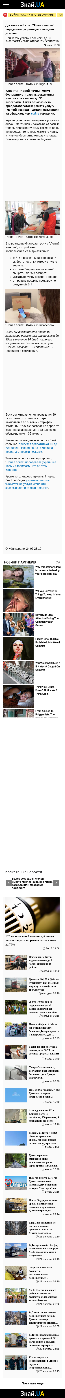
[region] (32, 170)
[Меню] (6, 4)
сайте (35, 113)
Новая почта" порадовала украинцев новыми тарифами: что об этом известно (30, 466)
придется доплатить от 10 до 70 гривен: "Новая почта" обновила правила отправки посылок (31, 448)
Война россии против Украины (32, 14)
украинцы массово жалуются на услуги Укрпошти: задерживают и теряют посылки (28, 484)
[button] (9, 883)
